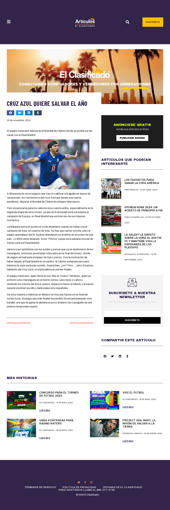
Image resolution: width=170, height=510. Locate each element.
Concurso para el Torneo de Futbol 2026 (59, 394)
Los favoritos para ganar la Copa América (142, 181)
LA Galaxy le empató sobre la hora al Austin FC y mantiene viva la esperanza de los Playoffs (143, 241)
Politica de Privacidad (79, 487)
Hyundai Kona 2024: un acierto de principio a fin (144, 209)
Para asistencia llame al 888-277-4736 (87, 490)
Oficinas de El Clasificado (122, 487)
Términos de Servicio (40, 487)
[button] (127, 22)
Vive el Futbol (133, 392)
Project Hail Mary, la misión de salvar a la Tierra (139, 423)
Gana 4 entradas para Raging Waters (56, 422)
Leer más (44, 410)
